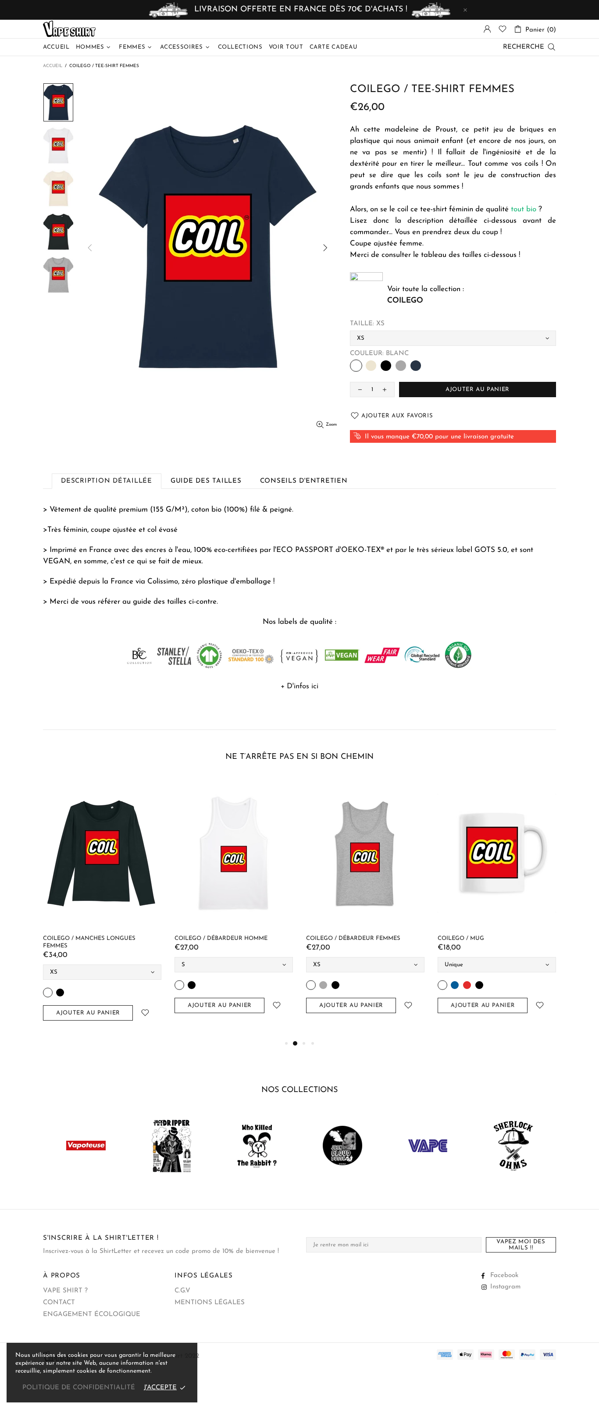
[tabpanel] (114, 904)
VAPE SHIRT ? (65, 1291)
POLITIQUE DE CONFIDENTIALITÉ (78, 1387)
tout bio (523, 209)
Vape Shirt (69, 29)
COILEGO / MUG (78, 938)
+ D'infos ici (299, 686)
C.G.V (182, 1291)
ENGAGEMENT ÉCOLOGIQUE (91, 1314)
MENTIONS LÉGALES (210, 1302)
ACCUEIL (52, 66)
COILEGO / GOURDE (215, 938)
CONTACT (59, 1302)
